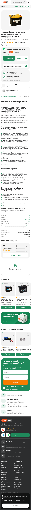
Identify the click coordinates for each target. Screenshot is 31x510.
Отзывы (5, 241)
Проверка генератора (19, 488)
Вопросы (14, 241)
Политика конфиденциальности (9, 492)
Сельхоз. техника (5, 486)
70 (29, 215)
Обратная (27, 219)
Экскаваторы (4, 488)
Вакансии (3, 474)
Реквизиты (4, 472)
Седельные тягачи (6, 482)
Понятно (15, 505)
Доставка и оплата (18, 467)
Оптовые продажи (19, 472)
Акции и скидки (18, 465)
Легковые (4, 479)
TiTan (28, 217)
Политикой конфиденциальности (13, 388)
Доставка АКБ (17, 482)
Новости (3, 467)
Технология (6, 146)
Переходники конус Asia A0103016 (22, 350)
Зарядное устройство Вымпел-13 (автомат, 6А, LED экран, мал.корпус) (7, 350)
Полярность (6, 152)
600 (29, 221)
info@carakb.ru (18, 424)
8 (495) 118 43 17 (18, 6)
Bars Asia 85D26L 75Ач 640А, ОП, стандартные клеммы (22, 300)
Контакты (3, 469)
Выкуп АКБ (17, 486)
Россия (28, 226)
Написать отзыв (15, 255)
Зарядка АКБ (17, 479)
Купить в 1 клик (22, 58)
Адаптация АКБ (18, 484)
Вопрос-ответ (17, 463)
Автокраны (4, 489)
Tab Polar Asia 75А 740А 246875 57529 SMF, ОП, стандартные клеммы (7, 300)
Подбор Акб (17, 470)
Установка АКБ (18, 481)
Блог (2, 465)
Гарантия (16, 469)
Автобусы (3, 484)
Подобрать (15, 382)
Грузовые (3, 481)
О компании (4, 463)
